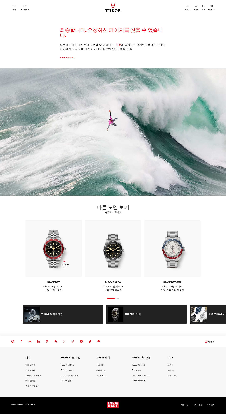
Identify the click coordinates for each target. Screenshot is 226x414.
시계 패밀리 (30, 370)
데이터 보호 (198, 405)
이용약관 (184, 405)
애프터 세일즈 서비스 (141, 375)
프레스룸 (171, 370)
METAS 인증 (66, 380)
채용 (169, 365)
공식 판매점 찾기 (32, 386)
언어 (210, 341)
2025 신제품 (30, 380)
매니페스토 (100, 370)
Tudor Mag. (101, 375)
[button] (203, 8)
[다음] (207, 256)
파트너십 (100, 365)
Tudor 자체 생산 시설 (69, 375)
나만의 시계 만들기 (33, 375)
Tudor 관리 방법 (138, 365)
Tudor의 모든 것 (67, 365)
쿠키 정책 (211, 405)
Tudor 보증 (136, 370)
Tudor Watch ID (139, 380)
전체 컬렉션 (30, 365)
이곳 (118, 44)
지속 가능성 (172, 375)
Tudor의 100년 (67, 370)
